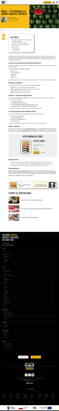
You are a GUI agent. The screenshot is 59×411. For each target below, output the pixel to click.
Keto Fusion (6, 297)
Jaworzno (53, 395)
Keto (4, 277)
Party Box (5, 333)
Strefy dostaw (6, 260)
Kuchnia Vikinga (5, 29)
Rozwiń (29, 402)
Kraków (46, 396)
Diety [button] (3, 266)
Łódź (10, 398)
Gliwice (17, 395)
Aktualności (12, 29)
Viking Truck (6, 337)
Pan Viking (5, 324)
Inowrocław (40, 395)
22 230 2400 (6, 243)
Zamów (47, 2)
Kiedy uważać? (16, 48)
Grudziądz (32, 395)
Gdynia (10, 395)
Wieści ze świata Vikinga (8, 313)
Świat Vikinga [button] (4, 309)
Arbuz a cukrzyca (16, 45)
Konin (32, 396)
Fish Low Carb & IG (7, 271)
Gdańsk (3, 395)
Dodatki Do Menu (7, 311)
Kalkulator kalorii (6, 254)
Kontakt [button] (3, 341)
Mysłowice (18, 398)
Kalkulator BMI (6, 256)
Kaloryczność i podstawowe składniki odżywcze (22, 39)
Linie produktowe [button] (5, 330)
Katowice (18, 396)
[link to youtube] (32, 375)
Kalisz (10, 396)
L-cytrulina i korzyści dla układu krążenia (21, 44)
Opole (39, 398)
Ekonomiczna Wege (7, 301)
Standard (5, 293)
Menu (5, 252)
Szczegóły (43, 152)
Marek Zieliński (12, 17)
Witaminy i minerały (17, 41)
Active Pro (5, 295)
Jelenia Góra (4, 396)
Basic (4, 285)
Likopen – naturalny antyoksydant (20, 42)
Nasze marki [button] (4, 322)
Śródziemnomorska (7, 279)
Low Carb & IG (6, 281)
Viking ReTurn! (6, 317)
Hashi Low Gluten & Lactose (8, 275)
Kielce (25, 396)
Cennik (5, 250)
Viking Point (6, 326)
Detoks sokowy (14, 47)
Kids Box (5, 335)
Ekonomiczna (6, 299)
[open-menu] (57, 2)
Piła (45, 398)
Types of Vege (6, 291)
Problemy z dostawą (7, 347)
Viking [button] (3, 248)
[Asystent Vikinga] (55, 407)
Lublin (3, 398)
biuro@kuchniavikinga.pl (9, 245)
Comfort (5, 289)
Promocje (5, 258)
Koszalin (39, 396)
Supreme (5, 283)
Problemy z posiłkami (7, 343)
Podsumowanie (16, 50)
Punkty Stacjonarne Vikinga (8, 315)
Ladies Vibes (6, 287)
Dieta (16, 29)
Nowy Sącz (25, 398)
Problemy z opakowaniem (8, 345)
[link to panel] (53, 2)
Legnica (53, 396)
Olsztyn (32, 398)
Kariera (5, 262)
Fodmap (5, 305)
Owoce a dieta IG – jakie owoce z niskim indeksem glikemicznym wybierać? (36, 208)
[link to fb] (26, 375)
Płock (53, 398)
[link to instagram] (29, 375)
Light (4, 273)
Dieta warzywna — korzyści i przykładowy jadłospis (32, 200)
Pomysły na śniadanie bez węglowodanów (29, 217)
